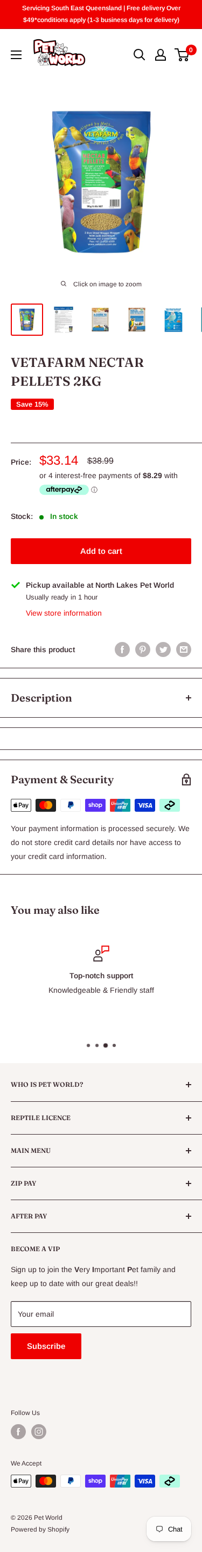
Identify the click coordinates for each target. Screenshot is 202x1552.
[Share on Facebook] (122, 649)
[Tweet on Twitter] (163, 649)
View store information (64, 613)
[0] (182, 54)
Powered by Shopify (40, 1529)
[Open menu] (16, 54)
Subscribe (46, 1346)
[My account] (160, 55)
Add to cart (101, 550)
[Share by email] (183, 649)
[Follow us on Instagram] (38, 1431)
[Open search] (139, 55)
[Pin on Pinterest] (142, 649)
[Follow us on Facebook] (18, 1431)
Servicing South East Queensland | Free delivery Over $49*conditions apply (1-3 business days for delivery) (101, 14)
